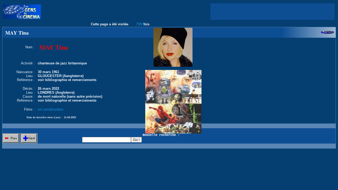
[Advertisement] (272, 12)
